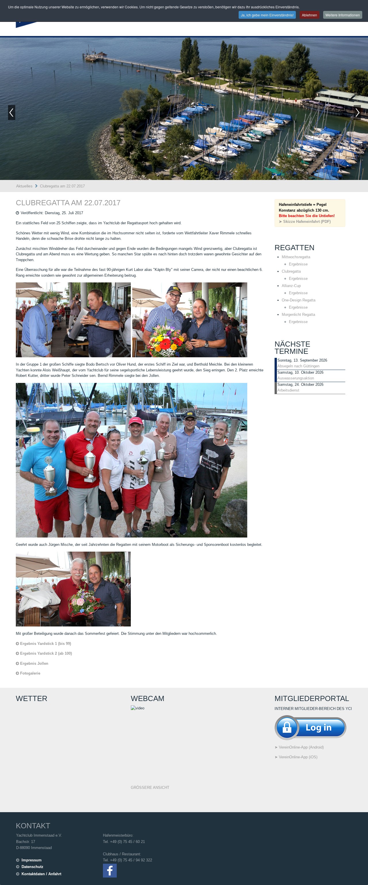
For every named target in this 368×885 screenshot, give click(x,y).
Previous (11, 112)
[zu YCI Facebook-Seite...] (110, 870)
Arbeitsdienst (288, 390)
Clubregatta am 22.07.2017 (68, 202)
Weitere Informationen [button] (342, 14)
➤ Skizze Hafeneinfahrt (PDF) (305, 221)
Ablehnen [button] (309, 14)
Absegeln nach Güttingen (298, 366)
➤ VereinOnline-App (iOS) (296, 757)
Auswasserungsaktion (295, 378)
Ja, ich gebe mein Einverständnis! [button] (267, 14)
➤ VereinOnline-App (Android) (299, 747)
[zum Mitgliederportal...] (310, 727)
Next (357, 112)
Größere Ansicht (150, 787)
